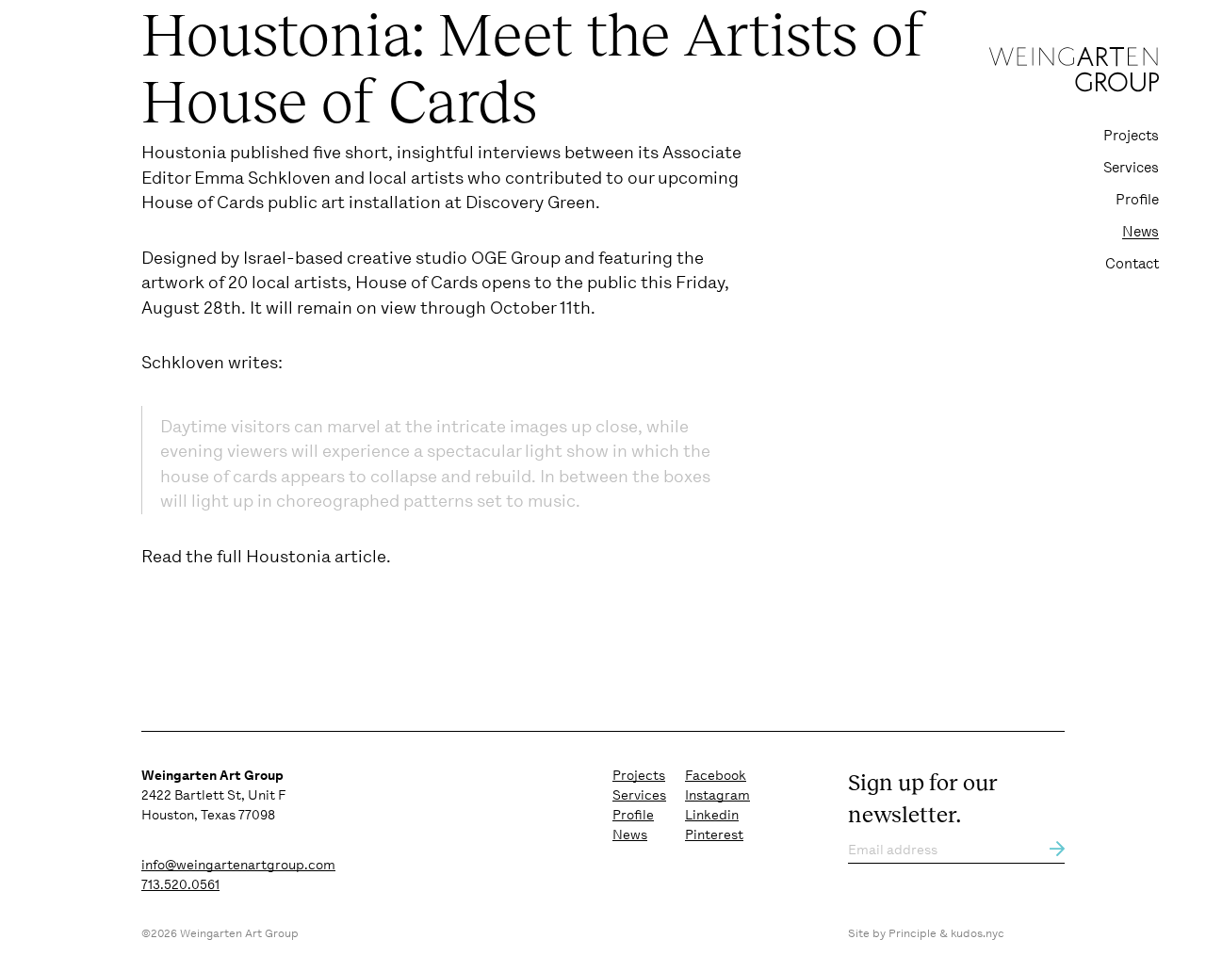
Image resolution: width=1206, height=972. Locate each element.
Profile (1137, 199)
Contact (1132, 263)
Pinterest (714, 834)
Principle (912, 933)
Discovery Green (530, 202)
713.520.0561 (180, 884)
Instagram (717, 794)
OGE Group (516, 257)
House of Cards (202, 202)
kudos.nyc (977, 933)
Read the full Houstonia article (263, 556)
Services (1131, 167)
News (1140, 231)
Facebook (715, 775)
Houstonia (183, 152)
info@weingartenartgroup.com (238, 864)
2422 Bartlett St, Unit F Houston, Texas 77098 (213, 795)
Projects (1131, 135)
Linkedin (712, 814)
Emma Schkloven (262, 177)
